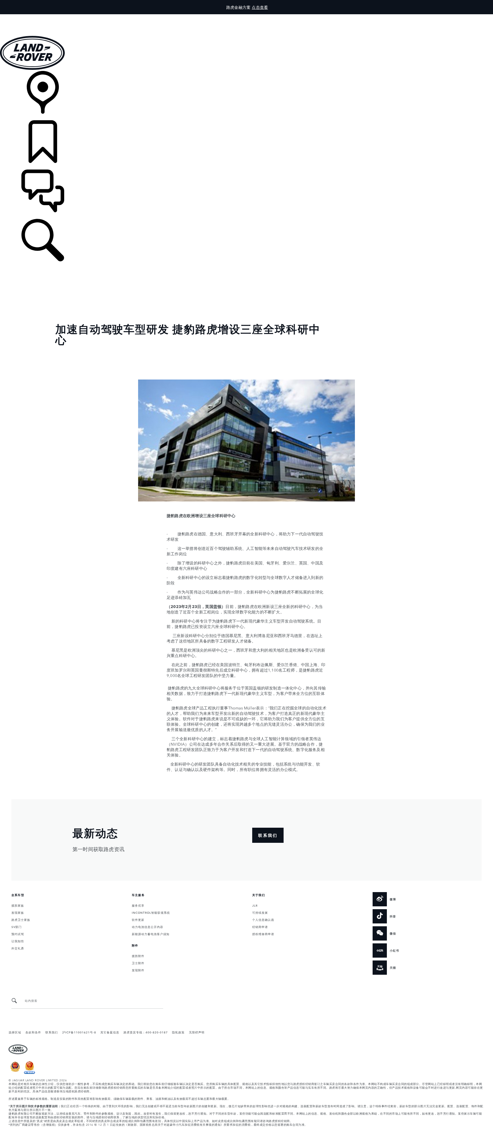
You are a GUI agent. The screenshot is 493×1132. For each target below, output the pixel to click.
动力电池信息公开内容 (147, 926)
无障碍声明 (197, 1032)
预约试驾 (17, 933)
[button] (246, 17)
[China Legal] (29, 1072)
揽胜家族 (17, 905)
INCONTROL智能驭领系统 (151, 912)
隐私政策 (178, 1032)
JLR (255, 905)
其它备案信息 (109, 1032)
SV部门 (16, 926)
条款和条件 (33, 1032)
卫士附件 (138, 962)
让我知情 (17, 941)
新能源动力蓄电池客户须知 (150, 933)
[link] (246, 95)
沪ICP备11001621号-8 (79, 1032)
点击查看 (260, 7)
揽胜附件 (138, 955)
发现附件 (138, 970)
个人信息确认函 (263, 919)
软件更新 (138, 919)
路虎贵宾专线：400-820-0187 (146, 1032)
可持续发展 (260, 912)
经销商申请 (260, 926)
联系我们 (51, 1032)
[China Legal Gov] (15, 1072)
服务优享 (138, 905)
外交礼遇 (17, 948)
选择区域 (15, 1032)
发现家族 (17, 912)
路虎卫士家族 (20, 919)
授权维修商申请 (263, 933)
